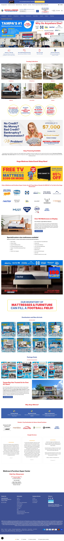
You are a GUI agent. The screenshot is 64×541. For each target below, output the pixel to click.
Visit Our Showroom (8, 396)
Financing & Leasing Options (22, 501)
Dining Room (16, 15)
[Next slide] (61, 34)
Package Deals (4, 4)
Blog (17, 509)
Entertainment (28, 15)
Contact (18, 500)
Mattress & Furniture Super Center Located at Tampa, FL (25, 529)
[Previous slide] (3, 34)
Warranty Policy (19, 503)
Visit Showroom (38, 230)
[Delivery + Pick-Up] (9, 52)
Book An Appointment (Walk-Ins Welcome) (40, 4)
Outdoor (46, 15)
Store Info (25, 4)
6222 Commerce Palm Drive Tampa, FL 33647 (45, 10)
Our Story (29, 4)
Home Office (35, 15)
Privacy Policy (19, 504)
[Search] (37, 11)
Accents (41, 15)
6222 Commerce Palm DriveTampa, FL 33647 (6, 498)
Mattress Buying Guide (21, 510)
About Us (18, 498)
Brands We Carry (19, 4)
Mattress (22, 15)
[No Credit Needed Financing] (24, 52)
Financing (52, 15)
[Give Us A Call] (39, 52)
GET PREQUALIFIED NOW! (39, 1)
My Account (34, 498)
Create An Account (11, 4)
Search (18, 497)
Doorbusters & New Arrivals (6, 18)
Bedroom (10, 15)
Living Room (3, 15)
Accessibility (19, 506)
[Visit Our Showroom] (55, 52)
